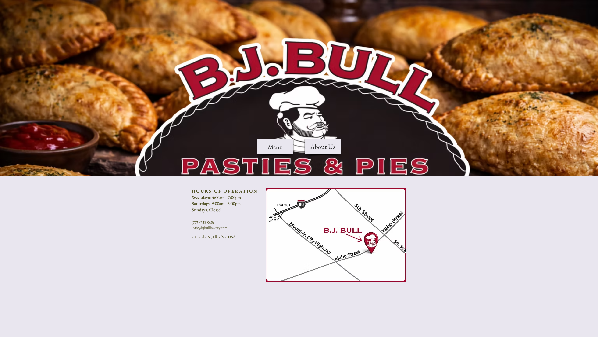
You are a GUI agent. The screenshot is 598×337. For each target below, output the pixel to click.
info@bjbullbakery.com (210, 227)
